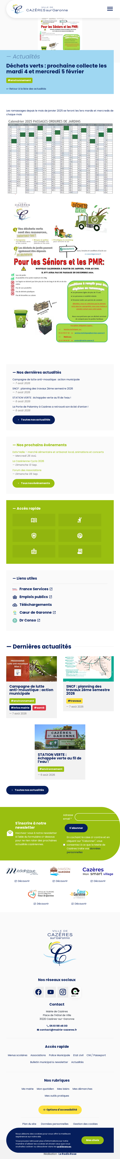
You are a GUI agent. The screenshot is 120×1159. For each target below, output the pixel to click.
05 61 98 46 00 (58, 1026)
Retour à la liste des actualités (27, 89)
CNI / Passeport (96, 1055)
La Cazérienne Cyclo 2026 (28, 463)
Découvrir (24, 881)
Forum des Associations (26, 472)
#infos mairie (20, 708)
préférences (64, 1146)
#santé (39, 708)
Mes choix (92, 1140)
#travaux (74, 701)
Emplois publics (34, 597)
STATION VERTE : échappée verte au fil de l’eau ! (59, 758)
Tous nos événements (35, 483)
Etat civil (78, 1055)
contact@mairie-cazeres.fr (58, 1030)
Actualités (77, 1062)
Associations (38, 1055)
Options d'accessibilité (61, 1109)
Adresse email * (68, 817)
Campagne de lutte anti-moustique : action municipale (31, 690)
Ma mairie (28, 1089)
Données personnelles (54, 1124)
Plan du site (29, 1124)
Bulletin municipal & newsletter (49, 1062)
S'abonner (76, 828)
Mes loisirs (63, 1089)
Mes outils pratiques (57, 1096)
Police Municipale (59, 1055)
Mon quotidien (45, 1089)
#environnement (19, 80)
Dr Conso (28, 620)
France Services (34, 589)
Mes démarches (82, 1089)
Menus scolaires (17, 1055)
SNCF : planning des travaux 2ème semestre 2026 (88, 690)
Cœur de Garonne (35, 612)
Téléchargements (35, 605)
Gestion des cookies (85, 1124)
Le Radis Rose (67, 1154)
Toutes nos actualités (35, 419)
